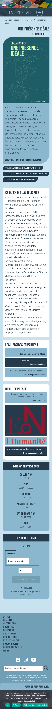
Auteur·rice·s (9, 623)
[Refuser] (48, 699)
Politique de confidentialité (35, 705)
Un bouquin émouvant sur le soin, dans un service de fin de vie (27, 397)
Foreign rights (10, 637)
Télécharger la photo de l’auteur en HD (26, 174)
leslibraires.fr (26, 594)
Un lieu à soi (8, 630)
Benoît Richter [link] (34, 268)
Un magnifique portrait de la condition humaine (26, 451)
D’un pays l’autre (11, 640)
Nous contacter (10, 643)
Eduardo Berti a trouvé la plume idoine (27, 373)
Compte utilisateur (12, 647)
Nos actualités (10, 627)
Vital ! (32, 352)
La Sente (28, 20)
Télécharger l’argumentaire (20, 179)
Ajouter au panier (26, 579)
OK (7, 705)
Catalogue (18, 20)
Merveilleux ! (33, 362)
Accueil (8, 20)
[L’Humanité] (26, 441)
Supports (11, 553)
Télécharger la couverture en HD (22, 168)
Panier (6, 650)
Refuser (16, 705)
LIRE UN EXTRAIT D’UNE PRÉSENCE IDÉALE (23, 160)
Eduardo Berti (40, 34)
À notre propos (10, 633)
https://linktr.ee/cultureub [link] (18, 332)
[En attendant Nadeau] (26, 420)
